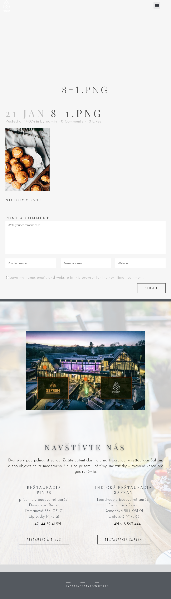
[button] (156, 5)
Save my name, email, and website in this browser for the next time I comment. (76, 278)
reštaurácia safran (123, 540)
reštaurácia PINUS (44, 540)
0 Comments (72, 122)
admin (51, 122)
